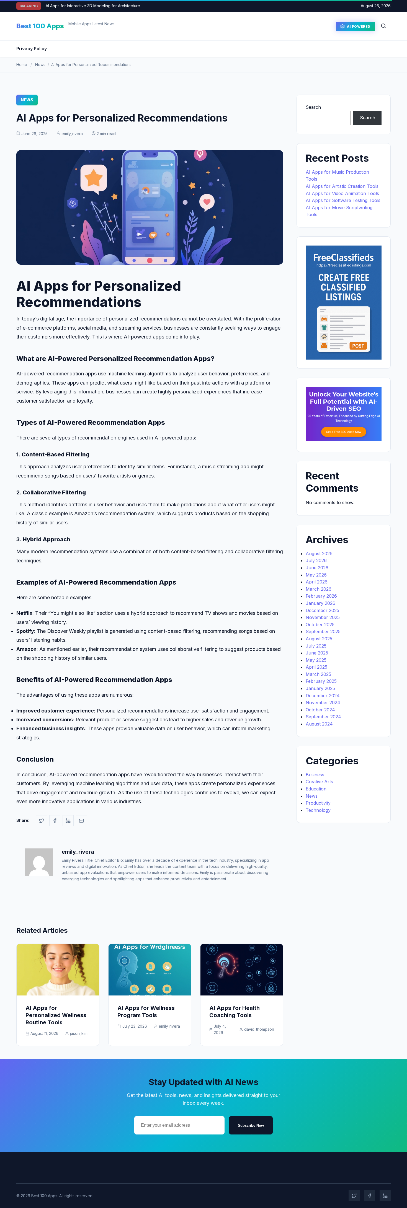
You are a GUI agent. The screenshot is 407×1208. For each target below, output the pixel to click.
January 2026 (320, 603)
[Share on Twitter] (41, 820)
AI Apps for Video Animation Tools (342, 193)
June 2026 (317, 567)
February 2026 (321, 596)
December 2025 (322, 610)
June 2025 (317, 653)
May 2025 (316, 660)
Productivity (318, 803)
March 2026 (318, 589)
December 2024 (323, 695)
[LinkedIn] (385, 1195)
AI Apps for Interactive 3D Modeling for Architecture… (94, 5)
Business (315, 774)
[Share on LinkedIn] (68, 820)
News (40, 64)
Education (316, 789)
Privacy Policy (31, 48)
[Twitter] (354, 1195)
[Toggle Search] (383, 26)
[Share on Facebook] (54, 820)
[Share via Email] (81, 820)
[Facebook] (369, 1195)
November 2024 (323, 702)
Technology (318, 810)
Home (21, 64)
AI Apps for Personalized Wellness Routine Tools (55, 1015)
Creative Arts (319, 781)
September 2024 (323, 716)
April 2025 (316, 667)
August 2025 (319, 638)
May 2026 (316, 575)
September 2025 (323, 631)
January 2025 (320, 688)
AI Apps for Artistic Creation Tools (342, 186)
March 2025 (318, 674)
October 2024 (320, 709)
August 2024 (319, 724)
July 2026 (316, 560)
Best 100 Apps (40, 26)
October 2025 (320, 624)
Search (313, 107)
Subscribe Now (251, 1125)
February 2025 (321, 681)
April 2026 (317, 582)
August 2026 (319, 553)
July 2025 (316, 646)
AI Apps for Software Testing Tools (343, 200)
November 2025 (323, 617)
